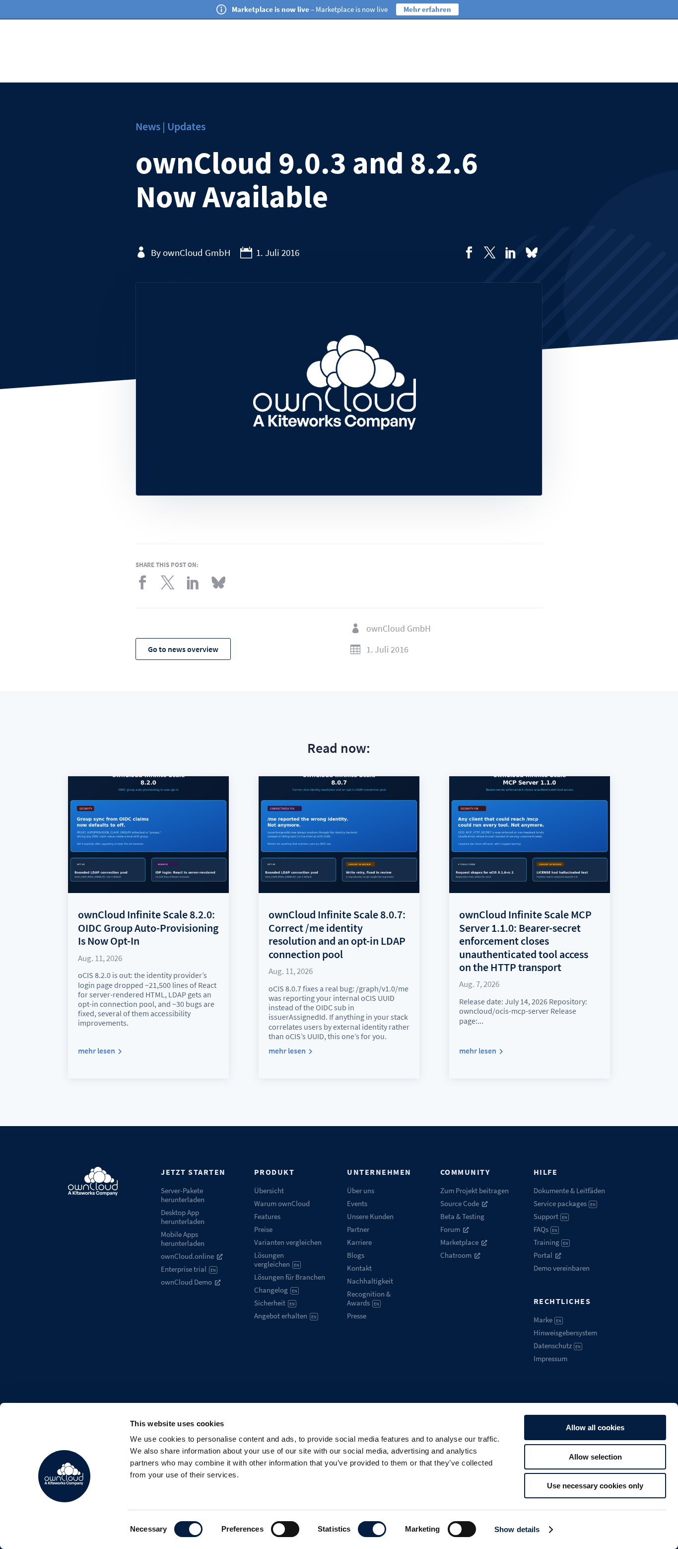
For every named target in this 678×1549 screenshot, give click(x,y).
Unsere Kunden (370, 1216)
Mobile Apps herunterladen (182, 1238)
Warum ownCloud (282, 1203)
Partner (358, 1229)
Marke (548, 1319)
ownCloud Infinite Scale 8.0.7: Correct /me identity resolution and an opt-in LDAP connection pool (337, 934)
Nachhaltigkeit (370, 1281)
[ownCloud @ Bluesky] (532, 252)
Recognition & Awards (369, 1298)
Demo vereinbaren (562, 1268)
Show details (517, 1529)
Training (551, 1242)
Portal (543, 1255)
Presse (356, 1315)
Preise (263, 1229)
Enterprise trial (188, 1269)
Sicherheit (274, 1302)
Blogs (355, 1255)
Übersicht (269, 1190)
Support (551, 1216)
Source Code (459, 1203)
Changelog (275, 1290)
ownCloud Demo (186, 1282)
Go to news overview (183, 649)
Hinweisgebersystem (565, 1332)
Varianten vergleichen (288, 1242)
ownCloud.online (187, 1256)
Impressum (550, 1358)
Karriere (359, 1242)
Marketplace (459, 1242)
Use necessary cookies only (595, 1485)
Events (357, 1203)
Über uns (360, 1190)
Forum (450, 1229)
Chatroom (456, 1255)
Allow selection (595, 1457)
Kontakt (359, 1268)
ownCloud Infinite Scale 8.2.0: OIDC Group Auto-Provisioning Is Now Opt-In (148, 927)
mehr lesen (96, 1051)
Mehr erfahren (427, 9)
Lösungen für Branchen (289, 1277)
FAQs (546, 1229)
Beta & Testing (462, 1216)
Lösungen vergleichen (276, 1259)
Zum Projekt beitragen (474, 1190)
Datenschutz (557, 1345)
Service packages (565, 1203)
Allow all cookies (595, 1427)
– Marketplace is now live (310, 9)
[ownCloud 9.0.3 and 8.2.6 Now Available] (469, 252)
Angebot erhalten (285, 1315)
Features (267, 1216)
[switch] (285, 1529)
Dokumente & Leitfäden (569, 1190)
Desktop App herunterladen (182, 1217)
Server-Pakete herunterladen (182, 1195)
